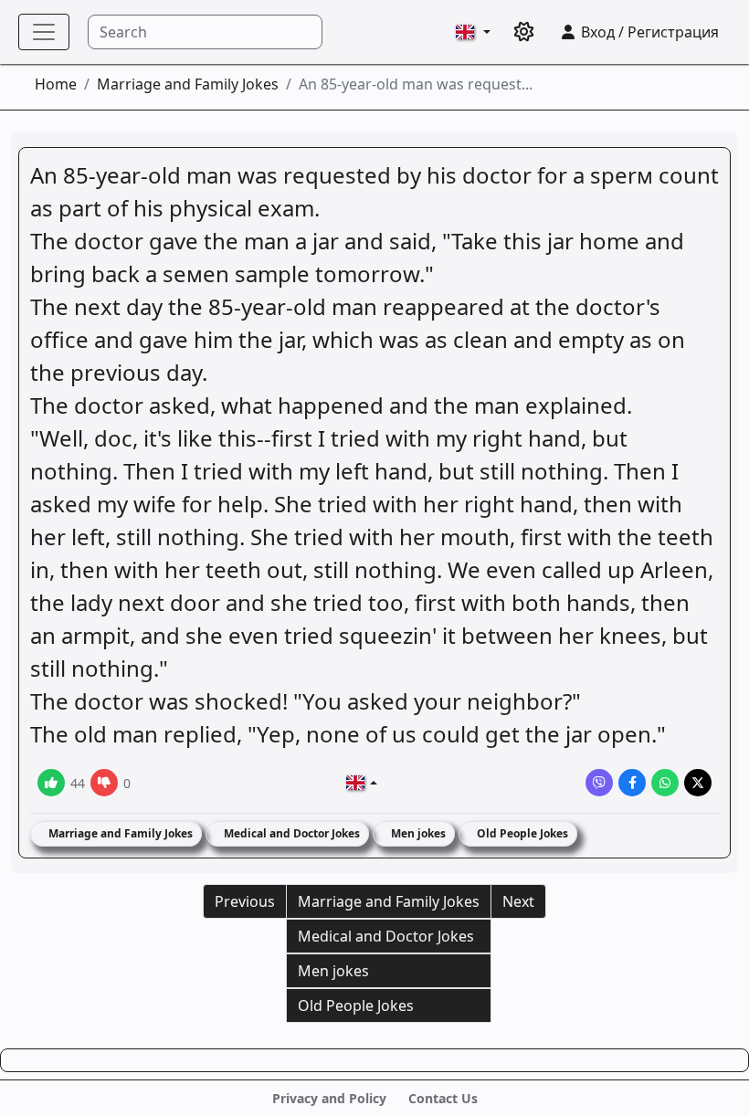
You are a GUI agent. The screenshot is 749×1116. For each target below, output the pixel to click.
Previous (245, 901)
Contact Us (443, 1098)
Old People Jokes (521, 833)
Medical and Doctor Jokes (290, 833)
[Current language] (473, 32)
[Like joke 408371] (51, 782)
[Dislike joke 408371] (104, 782)
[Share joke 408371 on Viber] (599, 782)
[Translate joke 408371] (361, 782)
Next (518, 901)
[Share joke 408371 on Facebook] (632, 782)
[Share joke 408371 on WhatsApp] (665, 782)
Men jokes (417, 833)
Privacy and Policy (329, 1098)
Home (56, 84)
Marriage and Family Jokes (188, 84)
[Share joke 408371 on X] (698, 782)
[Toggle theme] (524, 32)
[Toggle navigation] (43, 32)
